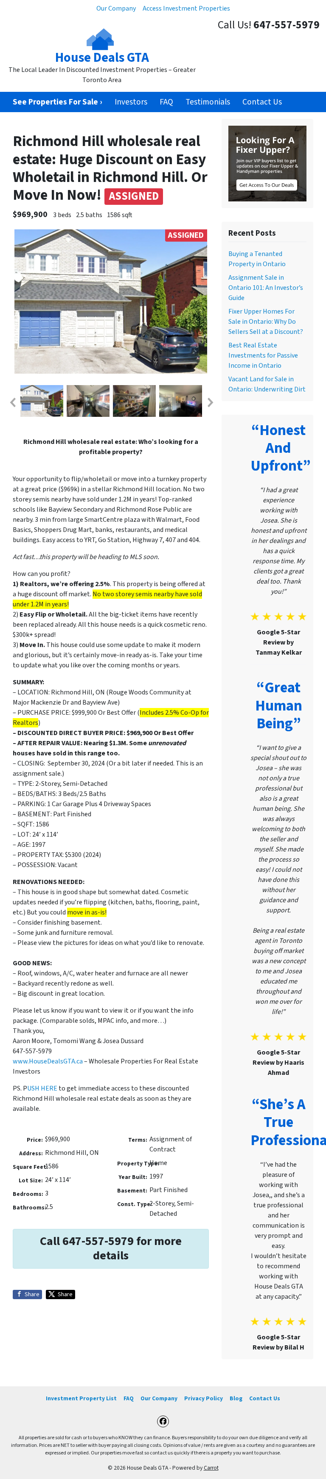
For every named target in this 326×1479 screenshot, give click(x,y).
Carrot (211, 1468)
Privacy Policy (203, 1398)
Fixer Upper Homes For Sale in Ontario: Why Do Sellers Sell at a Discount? (265, 321)
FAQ (166, 102)
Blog (236, 1398)
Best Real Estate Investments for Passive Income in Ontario (263, 355)
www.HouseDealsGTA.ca (48, 1061)
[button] (12, 402)
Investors (131, 102)
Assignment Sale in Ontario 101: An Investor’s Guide (265, 288)
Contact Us (262, 102)
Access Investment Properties (186, 8)
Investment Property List (81, 1398)
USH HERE (42, 1088)
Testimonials (207, 102)
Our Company (116, 8)
